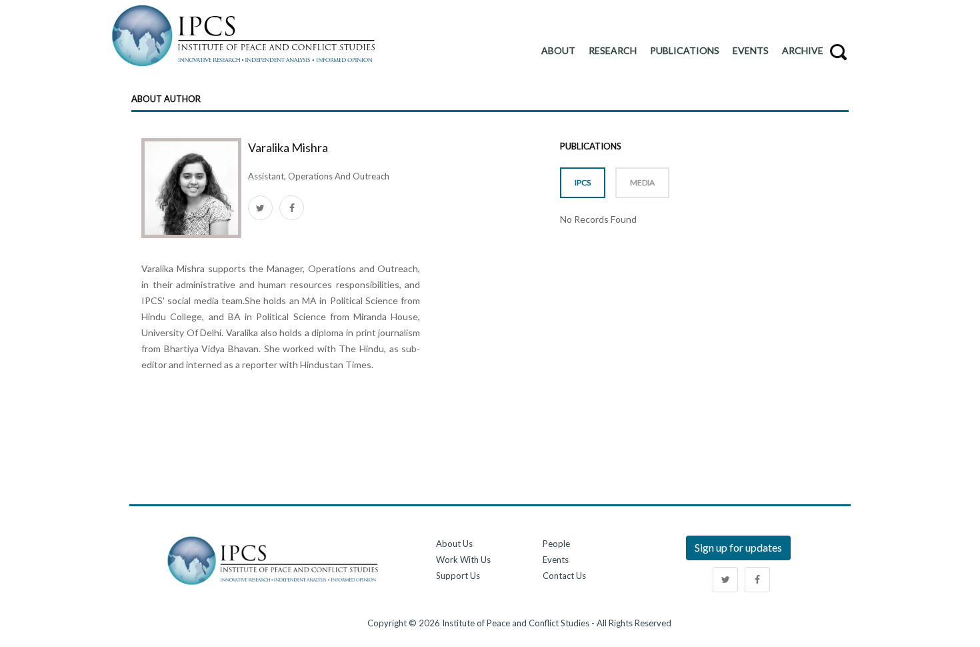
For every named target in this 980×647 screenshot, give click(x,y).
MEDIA (642, 182)
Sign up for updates (738, 547)
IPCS (583, 182)
